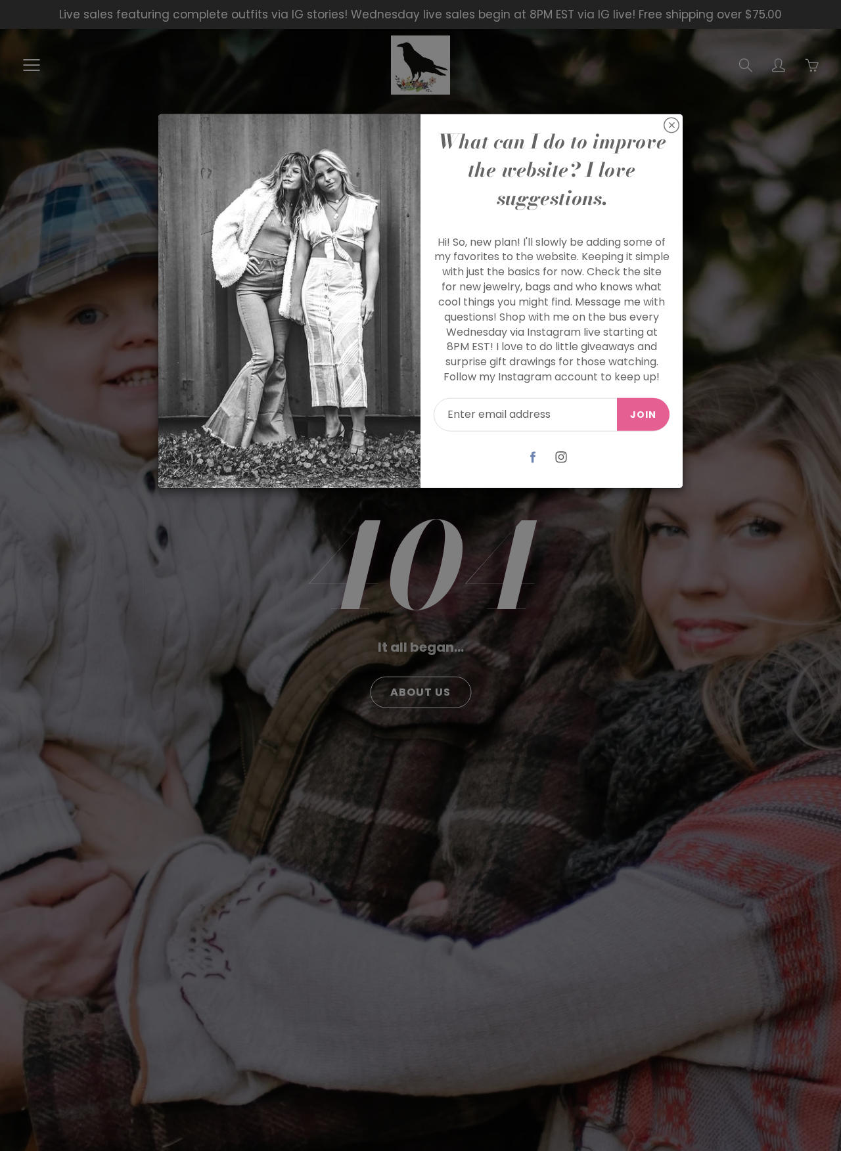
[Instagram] (561, 456)
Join (643, 414)
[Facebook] (533, 456)
